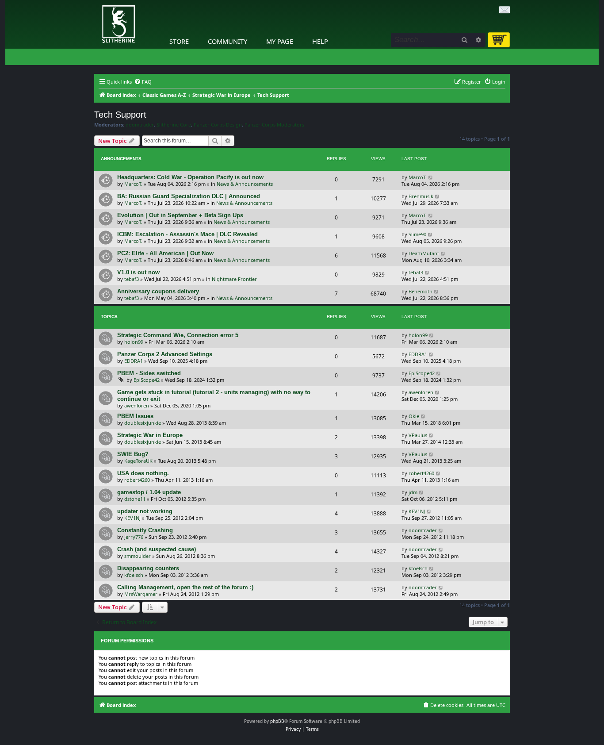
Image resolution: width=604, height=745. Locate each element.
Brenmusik (421, 196)
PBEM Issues (135, 416)
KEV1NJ (132, 518)
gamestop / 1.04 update (149, 492)
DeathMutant (424, 253)
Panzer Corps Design (218, 125)
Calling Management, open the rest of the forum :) (185, 587)
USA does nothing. (143, 473)
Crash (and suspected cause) (156, 549)
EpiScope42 (147, 379)
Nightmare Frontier (234, 279)
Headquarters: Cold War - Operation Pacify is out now (190, 177)
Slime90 (417, 234)
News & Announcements (245, 183)
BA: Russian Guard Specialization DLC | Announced (188, 196)
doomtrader (140, 125)
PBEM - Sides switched (149, 373)
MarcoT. (133, 183)
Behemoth (420, 291)
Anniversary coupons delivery (158, 291)
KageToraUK (138, 460)
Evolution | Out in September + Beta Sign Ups (180, 215)
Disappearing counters (148, 568)
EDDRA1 (133, 360)
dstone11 (134, 498)
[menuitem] (143, 82)
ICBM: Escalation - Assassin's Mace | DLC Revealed (187, 234)
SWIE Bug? (133, 454)
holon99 (133, 341)
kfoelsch (133, 575)
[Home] (96, 2)
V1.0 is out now (138, 272)
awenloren (136, 405)
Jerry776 (133, 537)
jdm (413, 492)
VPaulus (418, 435)
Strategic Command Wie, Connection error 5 (177, 335)
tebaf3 (131, 279)
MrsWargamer (140, 594)
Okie (414, 416)
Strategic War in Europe (150, 435)
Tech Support (120, 114)
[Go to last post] (431, 177)
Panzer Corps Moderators (274, 125)
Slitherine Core (174, 125)
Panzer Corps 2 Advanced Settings (164, 354)
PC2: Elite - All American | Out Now (165, 253)
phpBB (277, 721)
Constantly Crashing (145, 530)
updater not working (144, 511)
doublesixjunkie (142, 422)
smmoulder (137, 556)
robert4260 (137, 479)
